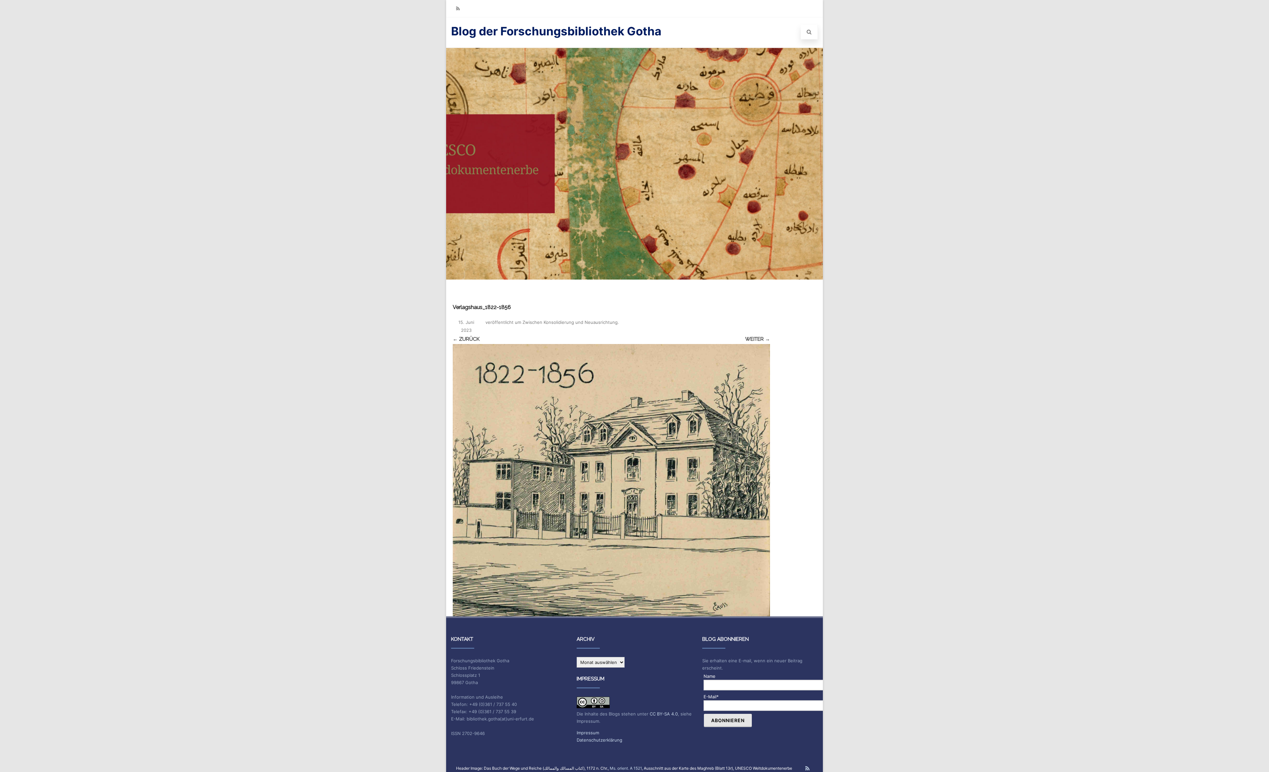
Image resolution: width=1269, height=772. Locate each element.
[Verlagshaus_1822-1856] (611, 480)
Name (709, 676)
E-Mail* (711, 696)
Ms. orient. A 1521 (626, 768)
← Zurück (466, 339)
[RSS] (457, 8)
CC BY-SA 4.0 (664, 713)
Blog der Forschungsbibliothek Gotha (556, 31)
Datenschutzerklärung (599, 740)
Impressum (588, 732)
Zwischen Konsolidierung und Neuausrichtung (570, 322)
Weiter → (757, 339)
